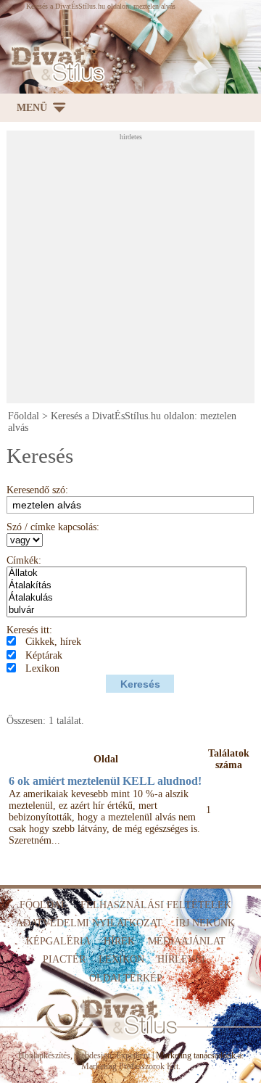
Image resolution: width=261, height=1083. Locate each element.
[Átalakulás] (126, 598)
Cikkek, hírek (53, 641)
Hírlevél (182, 959)
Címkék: (24, 560)
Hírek (119, 941)
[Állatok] (126, 573)
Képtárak (43, 655)
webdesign (93, 1055)
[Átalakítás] (126, 586)
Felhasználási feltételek (155, 904)
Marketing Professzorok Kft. (131, 1066)
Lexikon (42, 668)
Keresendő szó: (37, 490)
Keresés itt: (29, 630)
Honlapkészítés (44, 1055)
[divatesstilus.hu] (55, 64)
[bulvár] (126, 610)
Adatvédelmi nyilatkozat (89, 923)
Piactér (64, 959)
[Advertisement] (130, 271)
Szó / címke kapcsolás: (53, 527)
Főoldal (23, 416)
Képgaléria (58, 941)
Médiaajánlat (186, 941)
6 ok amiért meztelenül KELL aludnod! (105, 781)
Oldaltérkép (125, 978)
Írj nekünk (205, 923)
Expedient (133, 1055)
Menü (32, 107)
